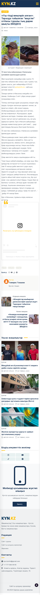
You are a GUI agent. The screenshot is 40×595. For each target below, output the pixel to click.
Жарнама (4, 548)
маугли (18, 268)
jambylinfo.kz (20, 87)
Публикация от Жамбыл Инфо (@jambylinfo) (20, 256)
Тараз (4, 268)
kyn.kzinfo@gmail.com (12, 561)
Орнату (19, 504)
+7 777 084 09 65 (10, 565)
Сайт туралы (6, 541)
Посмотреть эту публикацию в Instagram (17, 231)
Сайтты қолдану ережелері (11, 545)
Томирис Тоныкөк (16, 27)
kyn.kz (11, 371)
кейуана (11, 268)
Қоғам (5, 11)
